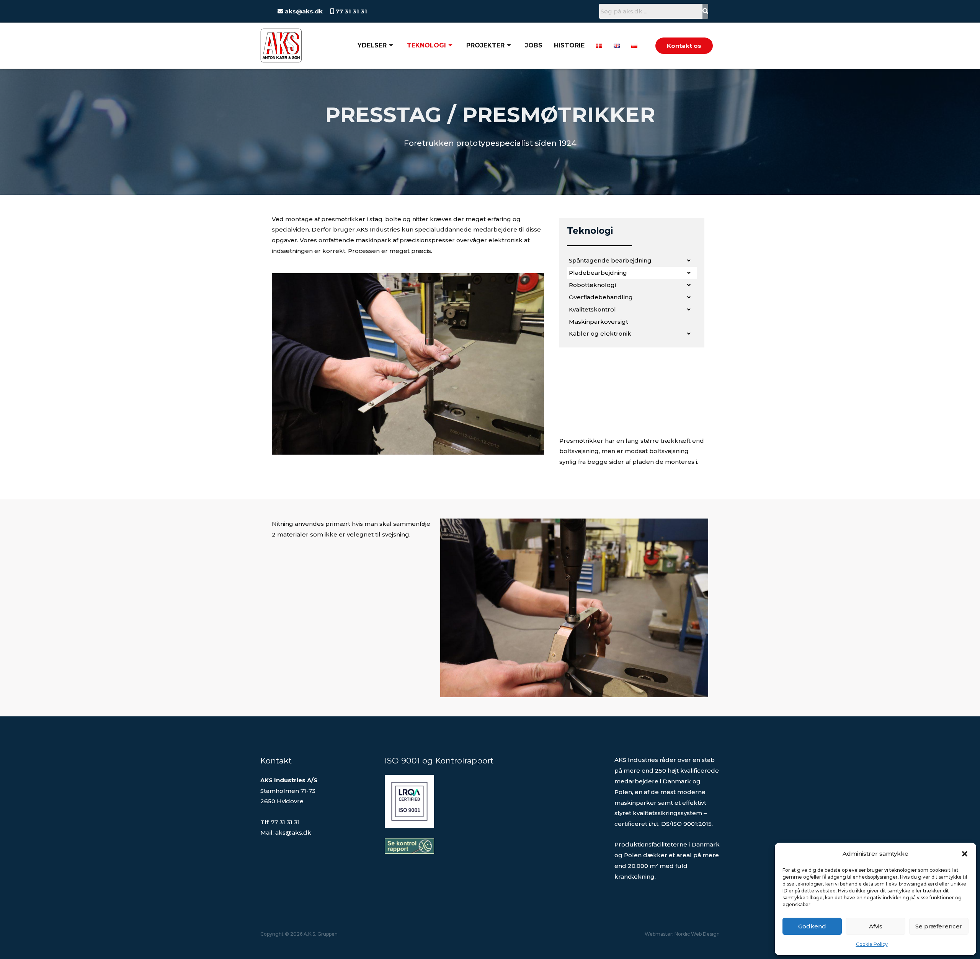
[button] (965, 854)
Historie (569, 45)
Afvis (875, 926)
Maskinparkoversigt (598, 321)
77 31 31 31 (350, 11)
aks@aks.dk (303, 11)
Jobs (533, 45)
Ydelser (372, 45)
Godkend (812, 926)
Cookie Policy (872, 944)
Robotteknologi (592, 285)
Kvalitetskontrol (592, 309)
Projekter (485, 45)
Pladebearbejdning (598, 272)
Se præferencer (938, 926)
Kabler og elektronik (600, 333)
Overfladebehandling (601, 297)
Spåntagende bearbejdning (610, 260)
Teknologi (426, 45)
